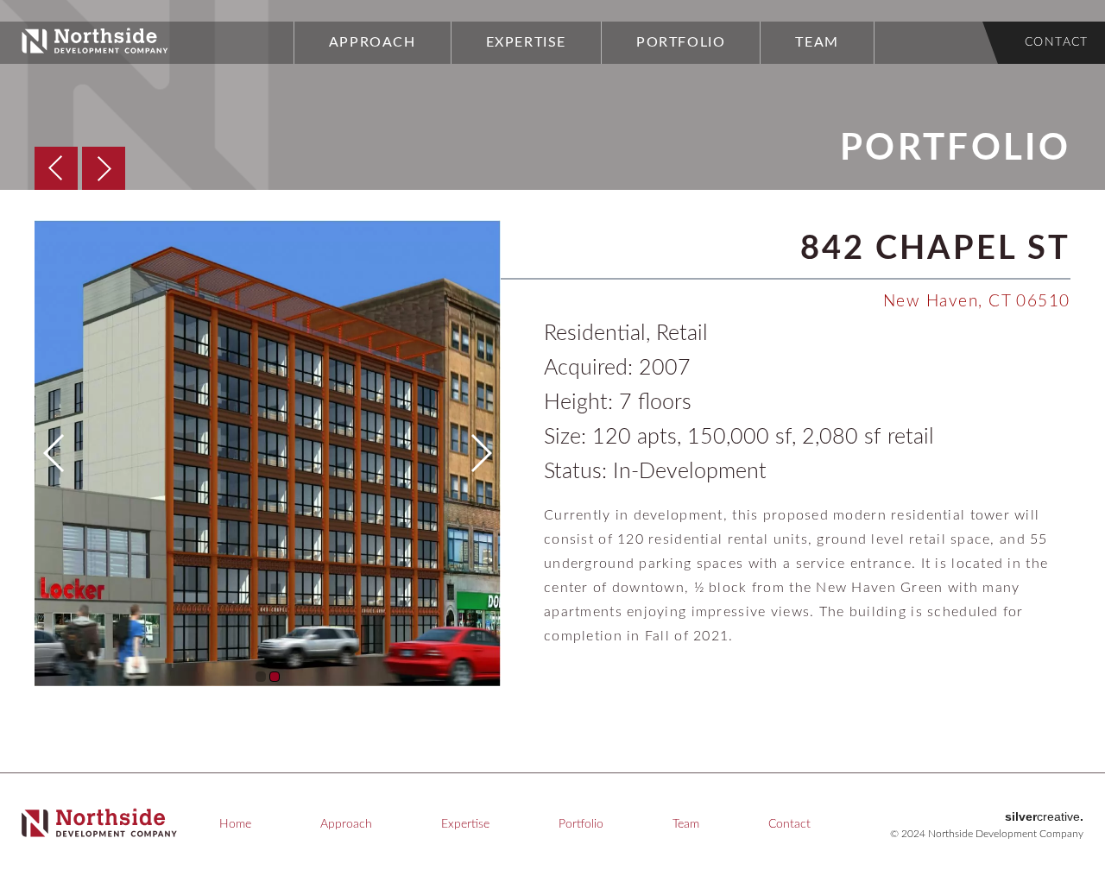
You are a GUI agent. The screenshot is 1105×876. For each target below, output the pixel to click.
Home (235, 824)
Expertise (526, 42)
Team (816, 42)
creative (1044, 816)
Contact (1057, 42)
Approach (372, 42)
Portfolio (680, 42)
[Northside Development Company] (95, 49)
